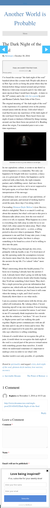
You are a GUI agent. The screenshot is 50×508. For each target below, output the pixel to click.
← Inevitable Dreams (11, 375)
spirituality (15, 364)
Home (25, 3)
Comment (7, 424)
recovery (6, 370)
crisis (33, 364)
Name (5, 452)
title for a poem (31, 96)
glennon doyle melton (21, 367)
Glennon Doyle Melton (23, 207)
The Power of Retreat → (37, 375)
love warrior (37, 367)
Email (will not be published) (15, 463)
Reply (43, 413)
